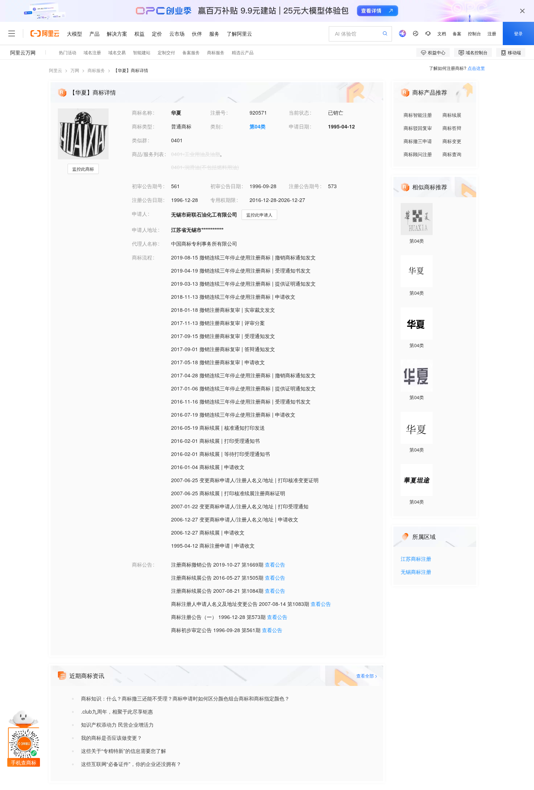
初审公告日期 (225, 186)
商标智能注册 (418, 114)
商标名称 (142, 112)
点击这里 (476, 68)
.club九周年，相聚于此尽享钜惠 (117, 711)
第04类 (258, 126)
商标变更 (451, 141)
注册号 (218, 112)
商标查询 (451, 154)
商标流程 (142, 257)
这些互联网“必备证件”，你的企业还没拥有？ (131, 763)
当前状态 (299, 112)
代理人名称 (144, 243)
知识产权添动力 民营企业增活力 (117, 724)
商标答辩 (451, 127)
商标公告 (142, 564)
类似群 (139, 140)
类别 (215, 126)
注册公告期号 (304, 186)
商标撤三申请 (418, 141)
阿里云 (55, 70)
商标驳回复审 (418, 127)
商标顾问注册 (418, 154)
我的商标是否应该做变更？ (111, 737)
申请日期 (299, 126)
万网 (74, 70)
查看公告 (275, 564)
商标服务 (96, 70)
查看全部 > (366, 675)
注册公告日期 (147, 199)
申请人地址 (144, 229)
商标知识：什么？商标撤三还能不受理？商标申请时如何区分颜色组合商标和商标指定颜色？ (185, 698)
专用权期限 (223, 199)
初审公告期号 (147, 186)
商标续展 (451, 114)
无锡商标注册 (416, 572)
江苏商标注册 (416, 559)
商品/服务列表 (148, 154)
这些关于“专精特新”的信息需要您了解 (123, 750)
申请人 (139, 213)
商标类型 (142, 126)
